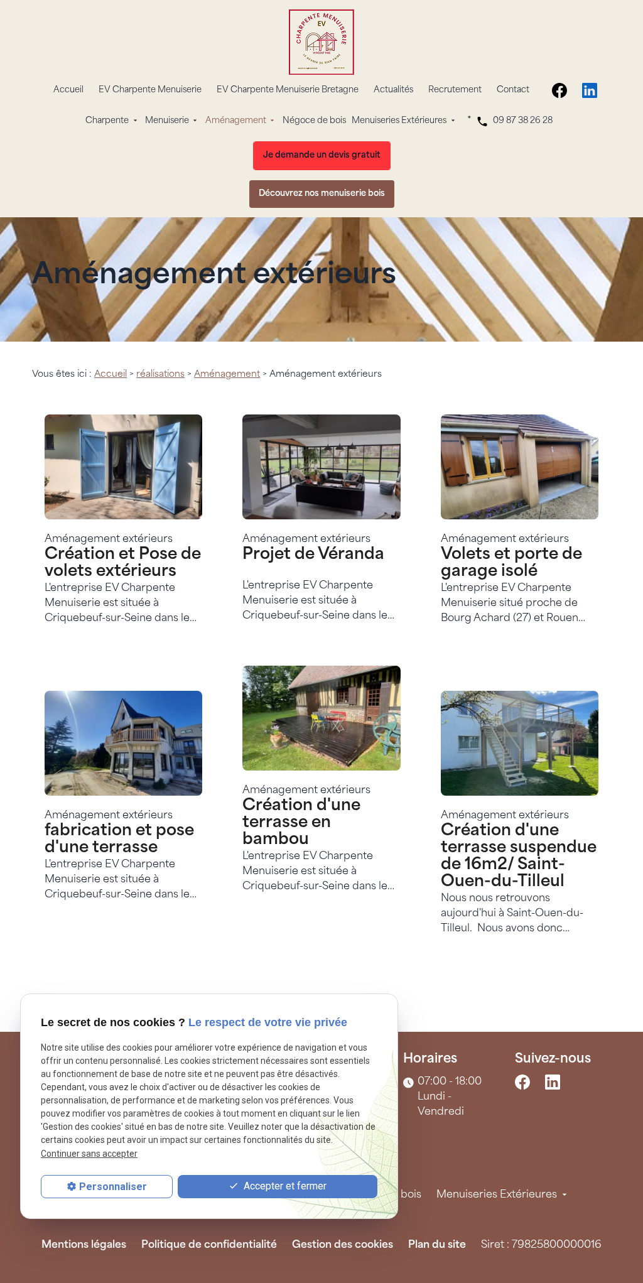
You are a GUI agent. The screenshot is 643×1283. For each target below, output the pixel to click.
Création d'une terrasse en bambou (301, 823)
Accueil (68, 90)
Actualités (393, 90)
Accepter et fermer (284, 1186)
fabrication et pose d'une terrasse (119, 839)
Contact (513, 90)
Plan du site (437, 1245)
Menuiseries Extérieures (399, 121)
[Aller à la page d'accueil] (321, 42)
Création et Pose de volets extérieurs (123, 563)
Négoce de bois (314, 121)
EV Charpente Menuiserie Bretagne (288, 90)
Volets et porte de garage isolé (511, 563)
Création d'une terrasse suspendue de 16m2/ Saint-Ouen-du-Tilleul (519, 856)
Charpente (107, 121)
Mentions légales (83, 1245)
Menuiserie (167, 121)
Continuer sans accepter (89, 1154)
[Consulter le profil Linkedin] (589, 90)
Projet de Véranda (313, 555)
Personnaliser (113, 1187)
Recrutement (455, 90)
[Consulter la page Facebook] (559, 90)
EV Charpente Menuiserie (150, 90)
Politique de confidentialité (209, 1245)
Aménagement (235, 121)
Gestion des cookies (342, 1245)
